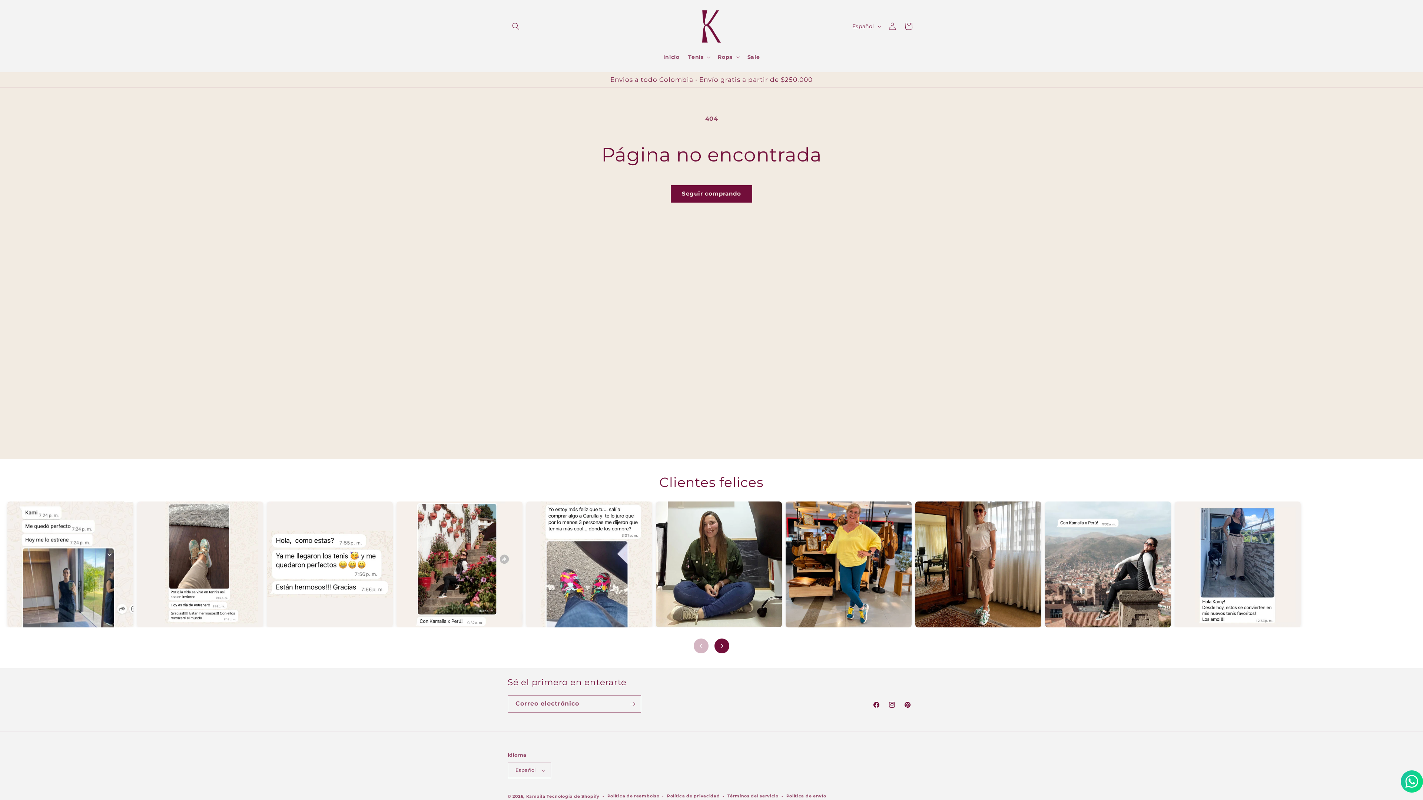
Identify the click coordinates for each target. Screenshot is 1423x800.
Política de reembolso (633, 796)
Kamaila (535, 796)
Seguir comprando (711, 193)
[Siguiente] (721, 646)
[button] (516, 26)
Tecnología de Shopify (573, 796)
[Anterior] (701, 646)
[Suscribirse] (632, 704)
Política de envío (806, 796)
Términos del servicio (753, 796)
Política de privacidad (693, 796)
